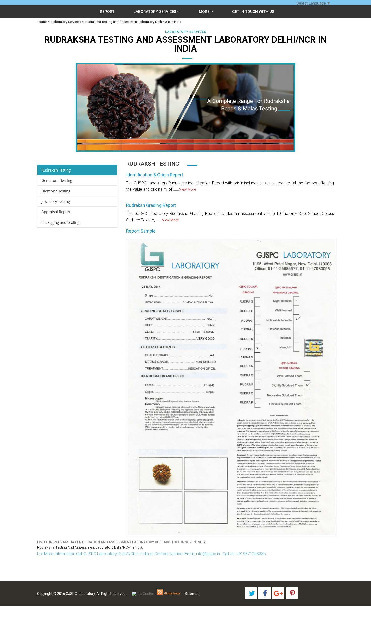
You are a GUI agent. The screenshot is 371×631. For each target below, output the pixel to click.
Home (42, 22)
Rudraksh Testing (56, 170)
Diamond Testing (55, 190)
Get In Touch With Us (253, 11)
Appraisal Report (55, 211)
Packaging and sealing (60, 222)
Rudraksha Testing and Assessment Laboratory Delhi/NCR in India (133, 22)
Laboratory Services (155, 11)
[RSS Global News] (169, 594)
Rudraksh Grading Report (151, 205)
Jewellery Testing (55, 201)
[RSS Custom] (143, 594)
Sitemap (192, 594)
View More (187, 189)
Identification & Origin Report (154, 174)
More (204, 11)
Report (107, 11)
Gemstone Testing (56, 180)
